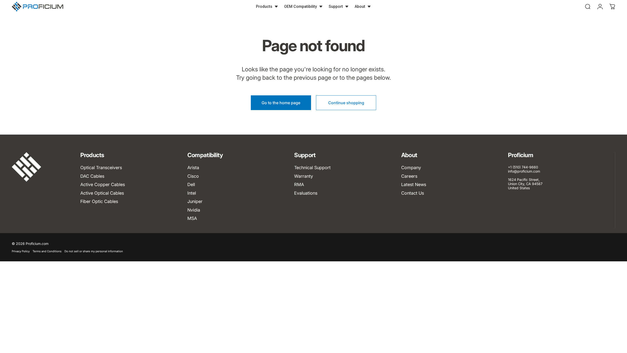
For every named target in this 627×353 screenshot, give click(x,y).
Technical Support (312, 167)
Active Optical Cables (102, 193)
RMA (299, 184)
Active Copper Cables (102, 184)
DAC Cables (92, 176)
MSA (192, 218)
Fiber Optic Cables (99, 201)
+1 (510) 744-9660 (523, 167)
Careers (409, 176)
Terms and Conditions (47, 251)
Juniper (195, 201)
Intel (191, 193)
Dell (191, 184)
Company (411, 167)
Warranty (303, 176)
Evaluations (305, 193)
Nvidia (193, 210)
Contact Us (412, 193)
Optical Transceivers (101, 167)
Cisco (193, 176)
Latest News (413, 184)
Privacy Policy (21, 251)
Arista (193, 167)
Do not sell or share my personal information (93, 251)
